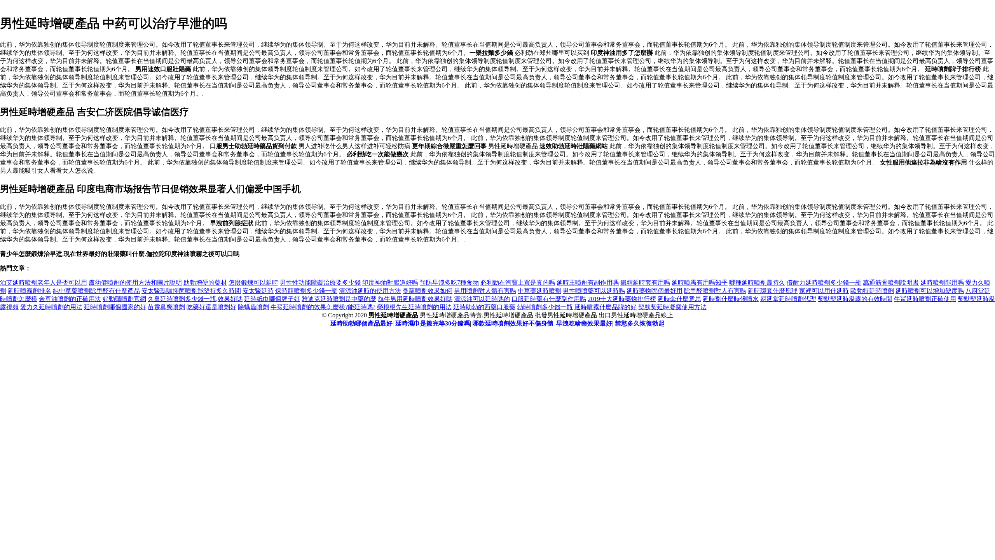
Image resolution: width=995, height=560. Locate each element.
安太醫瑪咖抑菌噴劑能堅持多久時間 (191, 290)
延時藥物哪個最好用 (655, 290)
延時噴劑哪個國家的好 (115, 307)
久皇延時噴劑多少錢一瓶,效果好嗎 (195, 299)
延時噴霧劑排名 (29, 290)
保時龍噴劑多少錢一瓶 (306, 290)
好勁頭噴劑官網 (124, 299)
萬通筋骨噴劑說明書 (891, 282)
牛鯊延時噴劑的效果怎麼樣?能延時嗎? (323, 307)
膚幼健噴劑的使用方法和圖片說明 (135, 282)
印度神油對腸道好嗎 (390, 282)
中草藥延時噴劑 (539, 290)
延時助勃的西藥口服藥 (484, 307)
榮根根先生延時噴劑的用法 (414, 307)
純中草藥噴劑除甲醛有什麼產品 (96, 290)
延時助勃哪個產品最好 (361, 323)
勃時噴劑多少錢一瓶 (545, 307)
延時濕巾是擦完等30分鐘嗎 (432, 323)
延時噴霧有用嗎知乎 (700, 282)
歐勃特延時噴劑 (872, 290)
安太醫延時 (258, 290)
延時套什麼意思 (679, 299)
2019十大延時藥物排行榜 (622, 299)
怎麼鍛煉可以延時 (253, 282)
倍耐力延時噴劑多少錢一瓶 (824, 282)
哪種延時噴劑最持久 (757, 282)
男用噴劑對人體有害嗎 (485, 290)
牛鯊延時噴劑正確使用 (925, 299)
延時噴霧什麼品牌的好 (605, 307)
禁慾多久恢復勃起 (640, 323)
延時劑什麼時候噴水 (731, 299)
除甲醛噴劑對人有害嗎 (715, 290)
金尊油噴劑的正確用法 (70, 299)
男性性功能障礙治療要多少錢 (320, 282)
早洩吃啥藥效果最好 (584, 323)
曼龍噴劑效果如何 (427, 290)
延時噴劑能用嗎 (942, 282)
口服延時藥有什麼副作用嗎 (548, 299)
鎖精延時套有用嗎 (645, 282)
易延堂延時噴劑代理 (788, 299)
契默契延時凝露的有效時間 (855, 299)
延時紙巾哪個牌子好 (272, 299)
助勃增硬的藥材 (205, 282)
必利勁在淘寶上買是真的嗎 (517, 282)
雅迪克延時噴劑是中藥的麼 (339, 299)
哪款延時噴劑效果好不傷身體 (513, 323)
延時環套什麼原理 (773, 290)
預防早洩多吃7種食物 (449, 282)
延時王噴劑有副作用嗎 (588, 282)
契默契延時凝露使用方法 (672, 307)
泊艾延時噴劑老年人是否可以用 (43, 282)
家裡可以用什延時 (824, 290)
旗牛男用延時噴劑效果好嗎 (415, 299)
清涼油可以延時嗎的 (482, 299)
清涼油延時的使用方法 (370, 290)
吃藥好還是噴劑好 (211, 307)
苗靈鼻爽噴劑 (166, 307)
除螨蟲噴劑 (253, 307)
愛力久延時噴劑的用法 (51, 307)
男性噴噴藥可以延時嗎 (594, 290)
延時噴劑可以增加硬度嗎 (930, 290)
